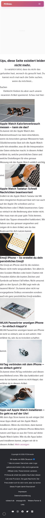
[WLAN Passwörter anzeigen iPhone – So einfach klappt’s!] (17, 309)
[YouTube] (13, 511)
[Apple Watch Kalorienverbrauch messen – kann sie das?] (17, 110)
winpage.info (21, 501)
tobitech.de (10, 501)
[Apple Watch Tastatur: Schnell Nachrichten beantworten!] (22, 175)
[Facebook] (22, 511)
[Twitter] (27, 511)
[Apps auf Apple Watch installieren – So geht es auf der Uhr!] (17, 396)
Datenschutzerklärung (22, 496)
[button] (4, 514)
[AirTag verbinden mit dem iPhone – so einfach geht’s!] (24, 351)
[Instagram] (18, 511)
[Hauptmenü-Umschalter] (39, 4)
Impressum (22, 492)
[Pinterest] (32, 511)
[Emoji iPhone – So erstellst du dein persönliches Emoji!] (17, 244)
